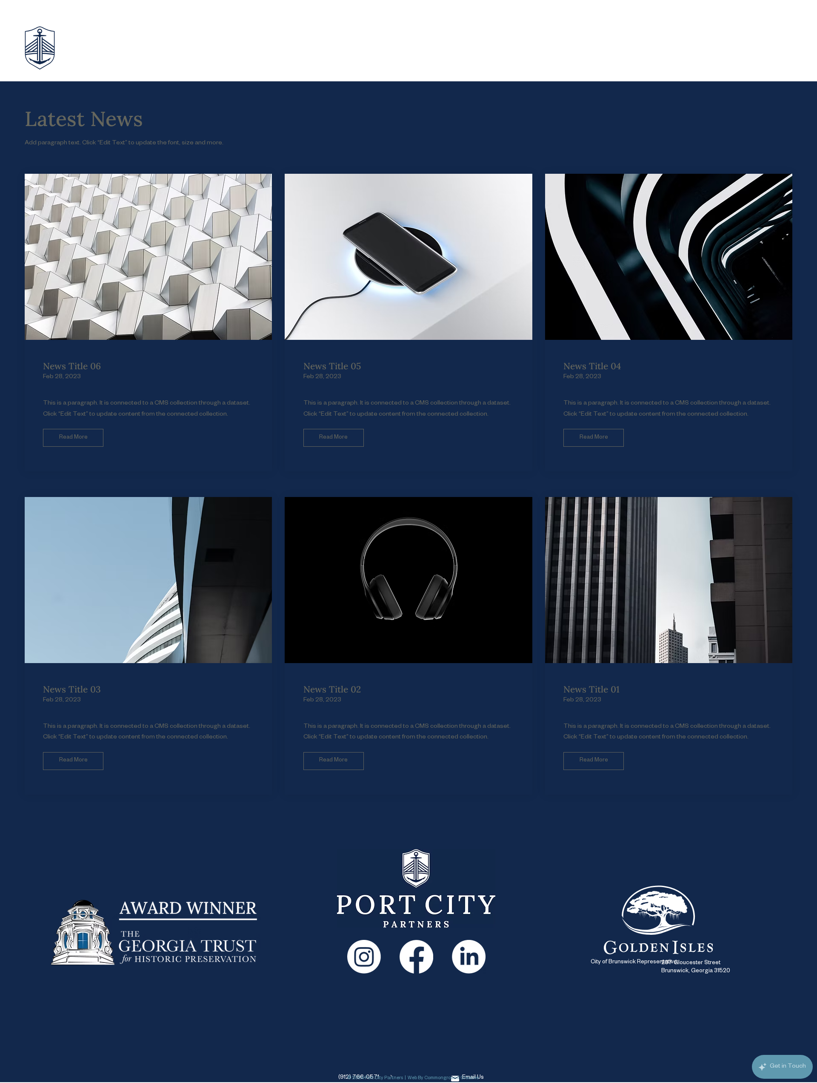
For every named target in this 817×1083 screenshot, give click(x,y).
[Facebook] (416, 957)
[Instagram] (364, 957)
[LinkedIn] (469, 957)
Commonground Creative (451, 1078)
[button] (73, 438)
